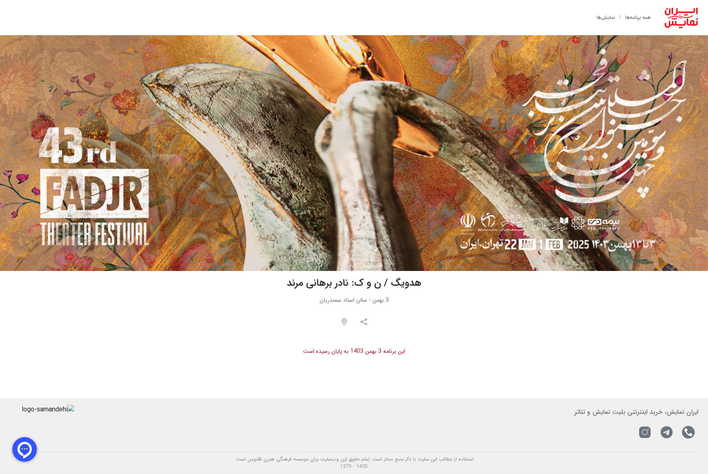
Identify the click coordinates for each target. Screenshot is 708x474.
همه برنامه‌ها (638, 17)
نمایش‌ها (606, 17)
